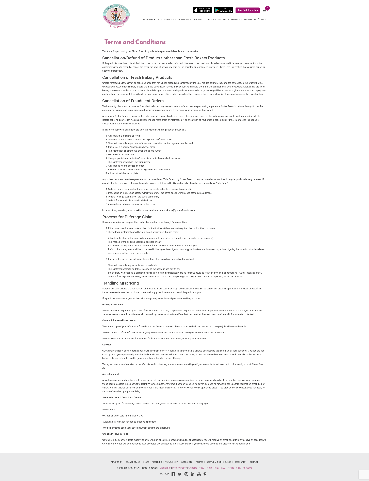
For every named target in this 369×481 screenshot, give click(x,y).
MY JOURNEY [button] (148, 20)
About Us (247, 467)
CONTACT (254, 462)
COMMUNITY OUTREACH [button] (204, 20)
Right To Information (247, 10)
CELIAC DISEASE (133, 462)
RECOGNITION (236, 20)
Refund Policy (234, 467)
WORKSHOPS (186, 462)
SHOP (263, 20)
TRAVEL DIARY (171, 462)
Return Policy (213, 467)
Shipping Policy (196, 467)
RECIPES (199, 462)
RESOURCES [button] (223, 20)
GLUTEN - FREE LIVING (152, 462)
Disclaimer (165, 467)
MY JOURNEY (116, 462)
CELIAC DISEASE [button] (163, 20)
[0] (264, 10)
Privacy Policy (179, 467)
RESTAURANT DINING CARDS (219, 462)
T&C (223, 467)
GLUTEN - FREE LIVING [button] (182, 20)
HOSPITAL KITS (250, 20)
